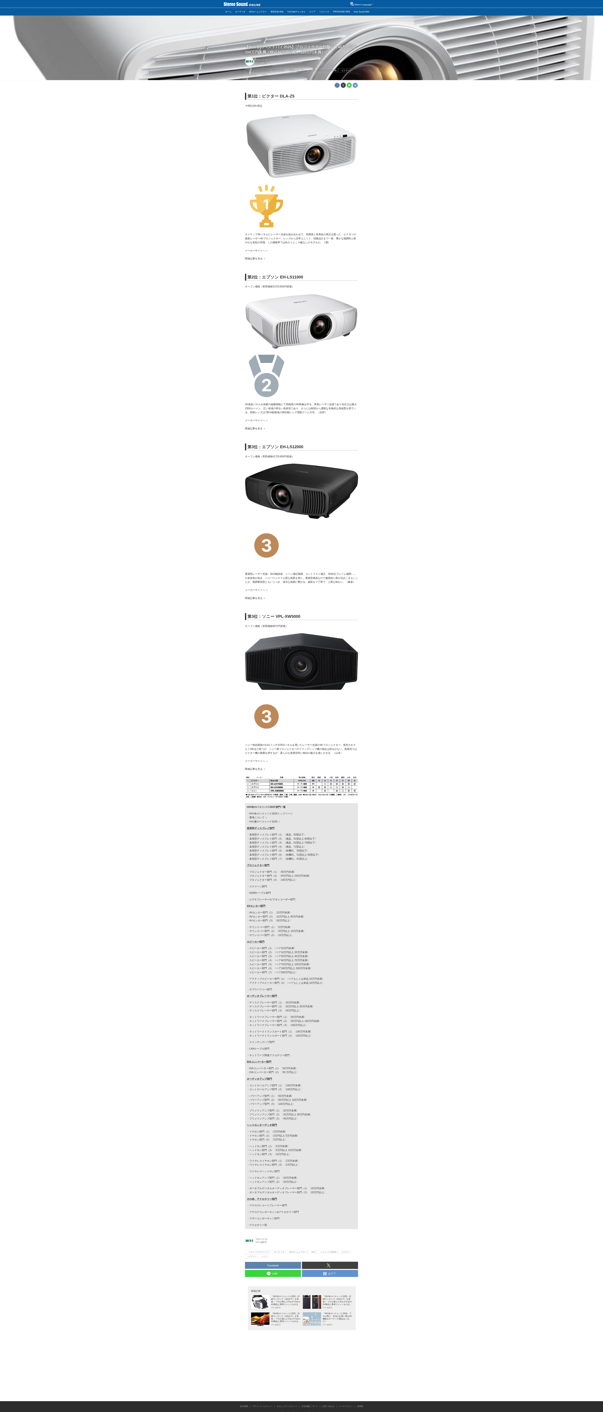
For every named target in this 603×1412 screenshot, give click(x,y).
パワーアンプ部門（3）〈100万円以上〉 (272, 1104)
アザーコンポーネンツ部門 (264, 1218)
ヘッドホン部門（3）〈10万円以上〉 (270, 1154)
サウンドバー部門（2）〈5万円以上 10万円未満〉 (277, 931)
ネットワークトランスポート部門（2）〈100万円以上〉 (281, 1035)
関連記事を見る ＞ (255, 258)
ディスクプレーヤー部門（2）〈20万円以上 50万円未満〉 (282, 1006)
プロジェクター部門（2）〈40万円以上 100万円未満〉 (280, 875)
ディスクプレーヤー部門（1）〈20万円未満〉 (275, 1002)
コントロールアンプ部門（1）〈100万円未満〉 (276, 1085)
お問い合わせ (328, 1406)
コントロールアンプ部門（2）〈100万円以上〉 (276, 1089)
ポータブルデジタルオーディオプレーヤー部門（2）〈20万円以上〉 (287, 1192)
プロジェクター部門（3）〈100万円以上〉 (273, 880)
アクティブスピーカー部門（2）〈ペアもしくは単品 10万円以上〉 (287, 983)
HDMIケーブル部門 (260, 893)
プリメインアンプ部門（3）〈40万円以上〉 (274, 1118)
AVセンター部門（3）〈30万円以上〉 (270, 920)
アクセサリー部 (258, 1225)
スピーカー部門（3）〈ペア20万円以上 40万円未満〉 (279, 956)
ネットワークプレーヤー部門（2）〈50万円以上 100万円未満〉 (285, 1021)
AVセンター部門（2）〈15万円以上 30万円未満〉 (277, 916)
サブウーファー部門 (260, 989)
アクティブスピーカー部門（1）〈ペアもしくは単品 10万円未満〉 (287, 978)
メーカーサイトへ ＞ (256, 250)
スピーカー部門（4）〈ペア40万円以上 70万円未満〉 (279, 960)
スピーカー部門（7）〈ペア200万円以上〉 (273, 972)
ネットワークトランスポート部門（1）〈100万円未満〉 (281, 1031)
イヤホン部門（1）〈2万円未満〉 (268, 1131)
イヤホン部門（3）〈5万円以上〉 (268, 1139)
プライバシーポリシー (262, 1406)
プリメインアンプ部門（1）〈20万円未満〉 (274, 1110)
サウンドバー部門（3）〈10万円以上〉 (271, 935)
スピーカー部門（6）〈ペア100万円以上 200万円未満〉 (281, 968)
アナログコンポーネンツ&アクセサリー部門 (274, 1212)
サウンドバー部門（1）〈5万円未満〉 (270, 927)
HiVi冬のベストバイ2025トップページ (271, 813)
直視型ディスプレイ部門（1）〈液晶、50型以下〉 (277, 834)
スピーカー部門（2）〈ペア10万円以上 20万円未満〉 (279, 952)
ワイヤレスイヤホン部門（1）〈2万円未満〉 (274, 1160)
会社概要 (244, 1406)
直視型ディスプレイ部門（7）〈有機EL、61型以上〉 (279, 858)
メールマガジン (346, 1406)
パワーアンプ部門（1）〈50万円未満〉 (271, 1096)
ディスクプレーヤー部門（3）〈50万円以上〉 (275, 1010)
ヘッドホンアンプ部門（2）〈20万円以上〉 (274, 1182)
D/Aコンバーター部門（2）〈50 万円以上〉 (274, 1072)
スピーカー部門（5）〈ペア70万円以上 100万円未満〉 (280, 964)
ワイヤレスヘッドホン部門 (264, 1171)
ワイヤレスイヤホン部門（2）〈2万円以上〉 (274, 1164)
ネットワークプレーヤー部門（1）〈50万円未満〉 (277, 1017)
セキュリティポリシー (287, 1406)
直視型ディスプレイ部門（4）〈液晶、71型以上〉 (277, 846)
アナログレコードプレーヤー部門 (268, 1205)
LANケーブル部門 (259, 1048)
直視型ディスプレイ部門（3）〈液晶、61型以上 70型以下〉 (283, 842)
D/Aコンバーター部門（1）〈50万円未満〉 (273, 1068)
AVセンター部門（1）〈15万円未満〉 (270, 912)
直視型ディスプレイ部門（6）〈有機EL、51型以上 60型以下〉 (285, 854)
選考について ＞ (258, 817)
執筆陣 (360, 1406)
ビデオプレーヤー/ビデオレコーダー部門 (272, 899)
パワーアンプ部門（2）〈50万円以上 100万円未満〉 (279, 1100)
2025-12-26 (261, 60)
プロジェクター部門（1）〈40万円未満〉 (272, 872)
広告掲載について (310, 1406)
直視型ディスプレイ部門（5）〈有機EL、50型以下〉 (279, 850)
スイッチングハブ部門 (261, 1042)
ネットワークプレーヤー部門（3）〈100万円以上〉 (278, 1025)
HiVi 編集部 (261, 63)
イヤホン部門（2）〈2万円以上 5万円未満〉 (274, 1135)
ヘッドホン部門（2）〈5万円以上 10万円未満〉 (276, 1150)
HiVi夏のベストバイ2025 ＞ (265, 821)
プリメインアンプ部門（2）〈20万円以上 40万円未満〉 (280, 1114)
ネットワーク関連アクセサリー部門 (269, 1055)
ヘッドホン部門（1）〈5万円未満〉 (269, 1146)
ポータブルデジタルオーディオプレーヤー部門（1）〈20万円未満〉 (287, 1188)
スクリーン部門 (258, 886)
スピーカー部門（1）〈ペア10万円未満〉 (272, 948)
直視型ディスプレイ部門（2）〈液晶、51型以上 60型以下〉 (283, 838)
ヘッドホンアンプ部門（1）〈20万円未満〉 (274, 1177)
